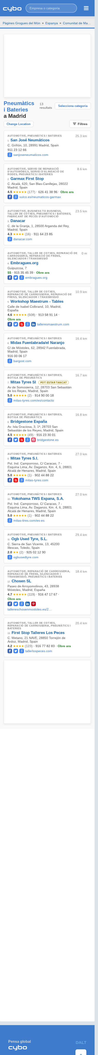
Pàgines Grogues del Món (21, 23)
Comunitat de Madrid (78, 23)
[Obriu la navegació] (86, 8)
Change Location (19, 124)
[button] (51, 8)
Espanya (51, 23)
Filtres (83, 124)
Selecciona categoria (73, 106)
